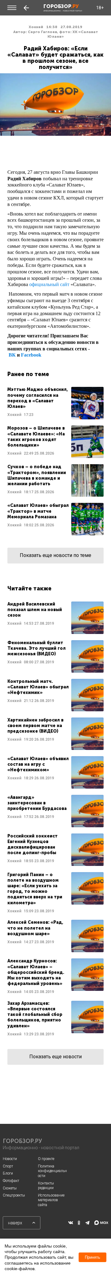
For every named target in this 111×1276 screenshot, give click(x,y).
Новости (10, 1159)
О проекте (46, 1159)
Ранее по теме (28, 374)
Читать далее (55, 403)
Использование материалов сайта (51, 1200)
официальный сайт (49, 284)
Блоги (8, 1173)
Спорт (8, 1166)
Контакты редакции (46, 1185)
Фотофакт (11, 1181)
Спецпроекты (14, 1195)
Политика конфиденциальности (52, 1171)
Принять (92, 1257)
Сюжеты (10, 1188)
